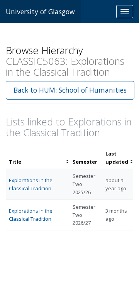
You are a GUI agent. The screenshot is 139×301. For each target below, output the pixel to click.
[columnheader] (38, 158)
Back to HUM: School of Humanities (70, 90)
